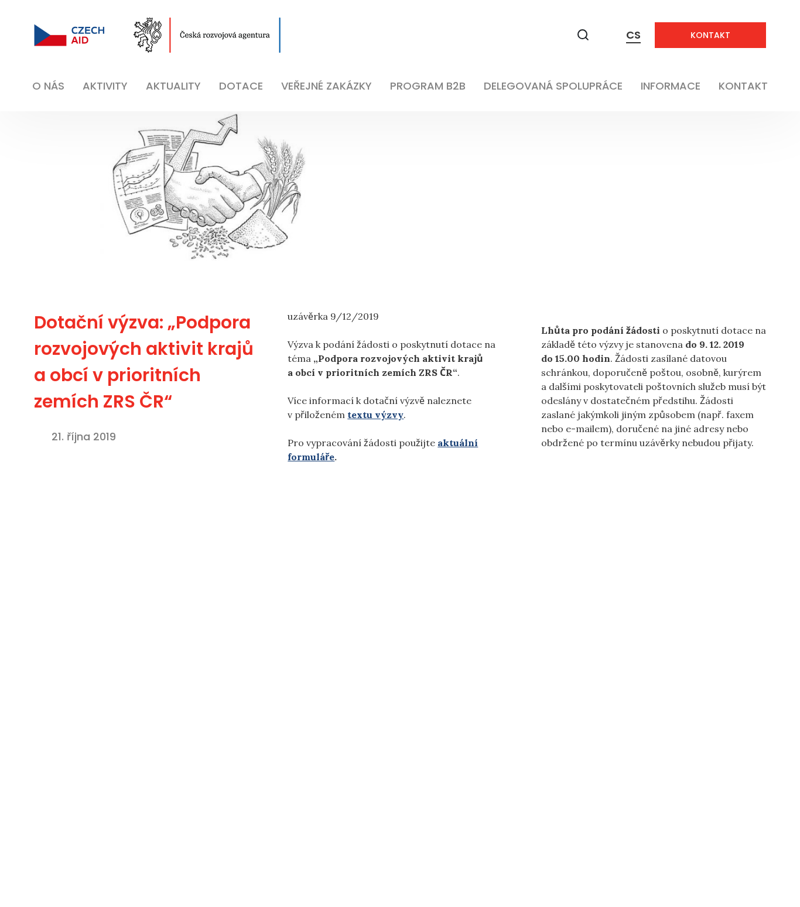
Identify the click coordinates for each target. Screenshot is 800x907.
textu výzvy (375, 414)
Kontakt (710, 35)
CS (633, 35)
